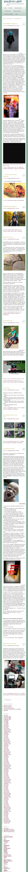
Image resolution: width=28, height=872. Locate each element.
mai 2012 (6, 816)
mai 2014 (6, 787)
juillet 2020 (6, 720)
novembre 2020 (7, 718)
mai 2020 (6, 721)
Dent (5, 847)
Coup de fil (6, 388)
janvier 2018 (6, 740)
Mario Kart (9, 694)
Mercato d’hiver (8, 237)
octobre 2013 (7, 795)
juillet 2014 (6, 785)
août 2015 (6, 769)
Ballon (22, 441)
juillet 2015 (6, 771)
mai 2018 (6, 736)
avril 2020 (6, 722)
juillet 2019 (6, 726)
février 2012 (6, 819)
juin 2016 (6, 758)
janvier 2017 (6, 751)
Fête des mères (7, 854)
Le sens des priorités (9, 708)
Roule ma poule (7, 320)
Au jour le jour (11, 229)
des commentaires (9, 830)
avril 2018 (6, 738)
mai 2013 (6, 801)
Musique (6, 867)
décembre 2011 (7, 820)
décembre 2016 (7, 752)
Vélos (12, 382)
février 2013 (6, 805)
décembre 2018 (7, 729)
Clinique (5, 843)
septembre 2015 (7, 768)
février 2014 (6, 791)
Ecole (5, 849)
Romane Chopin (7, 706)
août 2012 (6, 812)
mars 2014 (6, 790)
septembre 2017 (7, 743)
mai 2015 (6, 773)
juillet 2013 (6, 799)
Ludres (12, 231)
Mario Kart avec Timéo (10, 643)
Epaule (8, 231)
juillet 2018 (6, 734)
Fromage (6, 853)
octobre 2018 (7, 731)
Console (23, 693)
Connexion (6, 828)
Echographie (7, 848)
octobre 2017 (7, 742)
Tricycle (8, 382)
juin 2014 (6, 786)
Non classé (10, 200)
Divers (16, 14)
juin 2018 (6, 735)
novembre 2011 (7, 821)
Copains (5, 313)
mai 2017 (6, 747)
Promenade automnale (10, 206)
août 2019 (6, 725)
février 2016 (6, 762)
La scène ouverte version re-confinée (12, 709)
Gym (5, 857)
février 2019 (6, 728)
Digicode (6, 710)
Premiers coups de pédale (8, 378)
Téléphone (10, 409)
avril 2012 (6, 817)
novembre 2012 (7, 808)
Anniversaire (8, 837)
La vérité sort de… (7, 11)
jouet (5, 858)
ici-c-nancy (7, 165)
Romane (10, 8)
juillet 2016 (6, 757)
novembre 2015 (7, 766)
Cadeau (22, 407)
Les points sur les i (9, 448)
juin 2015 (6, 772)
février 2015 (6, 777)
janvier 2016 (6, 764)
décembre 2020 (7, 716)
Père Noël (5, 409)
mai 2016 (6, 759)
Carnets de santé (17, 8)
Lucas (5, 8)
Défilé (20, 167)
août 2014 (6, 784)
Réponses (19, 231)
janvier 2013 (6, 806)
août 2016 (6, 755)
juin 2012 (6, 814)
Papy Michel (14, 442)
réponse (20, 442)
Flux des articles (9, 829)
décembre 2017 (7, 741)
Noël (5, 870)
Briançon (7, 840)
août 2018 (6, 733)
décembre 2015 (7, 765)
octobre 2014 (7, 781)
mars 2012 (6, 818)
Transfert (13, 313)
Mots (5, 865)
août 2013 (6, 798)
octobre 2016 (7, 753)
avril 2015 (6, 774)
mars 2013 (6, 804)
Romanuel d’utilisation (8, 14)
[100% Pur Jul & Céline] (14, 1)
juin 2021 (6, 715)
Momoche (6, 864)
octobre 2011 (7, 823)
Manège (6, 862)
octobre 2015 (7, 767)
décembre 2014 (7, 779)
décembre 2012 (7, 807)
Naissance (7, 868)
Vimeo (22, 378)
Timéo (13, 694)
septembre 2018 (7, 732)
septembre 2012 (7, 811)
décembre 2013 (7, 793)
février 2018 (6, 739)
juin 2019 (6, 727)
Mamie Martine (8, 861)
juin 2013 (6, 800)
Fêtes (9, 167)
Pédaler (4, 382)
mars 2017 (6, 748)
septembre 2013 (7, 797)
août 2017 (6, 745)
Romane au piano (8, 705)
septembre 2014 (7, 782)
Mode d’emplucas (17, 11)
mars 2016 (6, 761)
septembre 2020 (7, 719)
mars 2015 (6, 775)
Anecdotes (10, 407)
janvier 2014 (6, 792)
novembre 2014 (7, 780)
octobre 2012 (7, 810)
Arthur (5, 838)
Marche (5, 863)
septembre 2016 (7, 754)
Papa (15, 231)
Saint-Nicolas (11, 168)
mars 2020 (6, 723)
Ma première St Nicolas (10, 23)
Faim (5, 851)
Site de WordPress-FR (9, 831)
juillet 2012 (6, 813)
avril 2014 (6, 788)
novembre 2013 (7, 794)
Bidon (5, 839)
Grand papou (8, 442)
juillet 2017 (6, 746)
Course (4, 694)
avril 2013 (6, 803)
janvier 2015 (6, 778)
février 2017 (6, 749)
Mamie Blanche (7, 859)
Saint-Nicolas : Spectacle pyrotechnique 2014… (13, 164)
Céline (18, 378)
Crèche (8, 313)
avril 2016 (6, 760)
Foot (4, 442)
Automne (5, 231)
